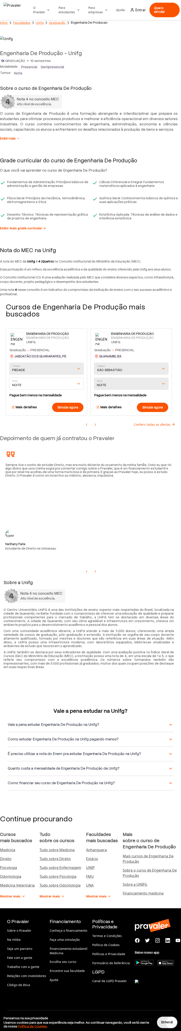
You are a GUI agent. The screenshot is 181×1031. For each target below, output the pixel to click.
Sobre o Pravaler (19, 930)
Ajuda (120, 10)
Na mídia (14, 939)
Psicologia (8, 867)
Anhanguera (96, 849)
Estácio (92, 858)
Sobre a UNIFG (135, 884)
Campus (16, 366)
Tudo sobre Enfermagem (60, 867)
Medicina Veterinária (17, 885)
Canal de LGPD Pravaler (109, 981)
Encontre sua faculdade (67, 971)
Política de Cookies (106, 945)
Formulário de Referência (111, 963)
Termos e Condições (107, 936)
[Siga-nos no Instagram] (157, 940)
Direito (5, 858)
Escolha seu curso (63, 962)
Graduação (57, 23)
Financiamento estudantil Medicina (68, 951)
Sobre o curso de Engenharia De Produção (150, 873)
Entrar (140, 10)
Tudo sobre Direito (55, 858)
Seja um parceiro (19, 949)
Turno (14, 381)
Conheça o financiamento (68, 930)
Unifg (40, 23)
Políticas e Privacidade (108, 954)
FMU (90, 876)
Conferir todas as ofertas (152, 424)
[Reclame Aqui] (157, 987)
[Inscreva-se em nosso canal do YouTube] (177, 940)
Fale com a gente (19, 958)
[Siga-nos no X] (147, 940)
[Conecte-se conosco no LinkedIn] (167, 940)
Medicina (7, 849)
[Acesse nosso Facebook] (137, 940)
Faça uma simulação (65, 939)
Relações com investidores (26, 976)
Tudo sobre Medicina (57, 849)
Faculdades (21, 23)
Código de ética (18, 985)
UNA (90, 885)
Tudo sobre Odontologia (60, 885)
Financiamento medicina (143, 893)
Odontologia (10, 876)
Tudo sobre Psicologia (58, 876)
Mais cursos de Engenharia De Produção (148, 859)
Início (4, 23)
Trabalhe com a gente (23, 967)
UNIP (90, 867)
